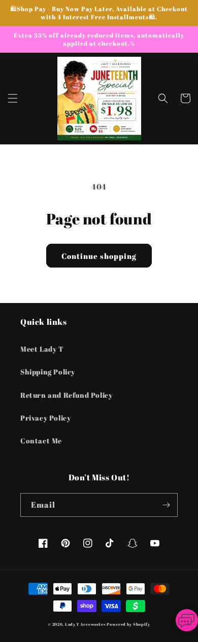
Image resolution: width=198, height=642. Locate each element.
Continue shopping (99, 256)
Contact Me (41, 440)
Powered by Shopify (128, 624)
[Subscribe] (166, 505)
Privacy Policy (45, 418)
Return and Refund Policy (66, 395)
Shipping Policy (47, 371)
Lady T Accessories (85, 624)
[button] (13, 98)
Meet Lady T (42, 349)
